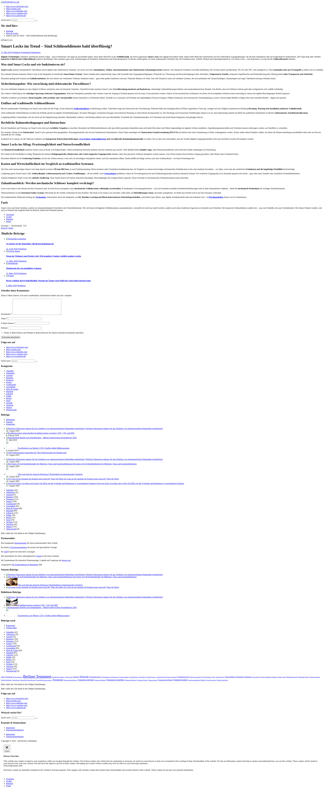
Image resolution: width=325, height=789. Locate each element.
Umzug (39, 556)
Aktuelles (10, 371)
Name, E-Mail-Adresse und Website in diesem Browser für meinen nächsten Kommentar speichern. (44, 333)
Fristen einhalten (124, 677)
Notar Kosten (256, 677)
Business (9, 378)
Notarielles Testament (243, 677)
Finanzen (9, 380)
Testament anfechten (86, 680)
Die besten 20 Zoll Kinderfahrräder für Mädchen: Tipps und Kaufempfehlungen (105, 464)
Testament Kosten (142, 680)
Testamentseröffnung (165, 680)
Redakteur (16, 52)
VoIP (6, 552)
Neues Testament (207, 677)
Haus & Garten (7, 228)
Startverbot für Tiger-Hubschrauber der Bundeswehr (46, 453)
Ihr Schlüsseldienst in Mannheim (25, 565)
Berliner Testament (37, 676)
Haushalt (9, 391)
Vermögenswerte (211, 680)
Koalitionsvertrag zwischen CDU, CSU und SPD (54, 433)
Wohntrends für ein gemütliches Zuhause (24, 268)
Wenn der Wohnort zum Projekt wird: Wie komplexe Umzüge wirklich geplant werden (43, 256)
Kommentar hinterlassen (30, 52)
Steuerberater (16, 680)
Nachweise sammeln (195, 677)
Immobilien (142, 677)
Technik (9, 403)
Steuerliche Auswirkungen (28, 680)
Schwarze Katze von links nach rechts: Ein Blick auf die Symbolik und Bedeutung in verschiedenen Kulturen (140, 483)
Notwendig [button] (8, 766)
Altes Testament (6, 677)
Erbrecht (84, 676)
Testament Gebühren (131, 680)
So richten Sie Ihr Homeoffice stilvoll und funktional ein (30, 244)
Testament (57, 679)
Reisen (9, 398)
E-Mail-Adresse (8, 323)
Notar (213, 677)
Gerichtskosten (133, 677)
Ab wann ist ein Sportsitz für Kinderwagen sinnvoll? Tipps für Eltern (91, 479)
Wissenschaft (11, 410)
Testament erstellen (115, 680)
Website (4, 328)
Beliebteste (10, 420)
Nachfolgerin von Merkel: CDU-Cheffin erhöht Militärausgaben (43, 448)
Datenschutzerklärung (15, 730)
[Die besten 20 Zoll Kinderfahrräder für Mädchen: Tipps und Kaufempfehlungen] (39, 464)
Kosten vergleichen (171, 677)
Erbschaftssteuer (95, 677)
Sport (8, 401)
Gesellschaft (11, 385)
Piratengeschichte (315, 677)
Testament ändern (180, 680)
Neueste (9, 422)
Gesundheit (10, 387)
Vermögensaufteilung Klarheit (197, 680)
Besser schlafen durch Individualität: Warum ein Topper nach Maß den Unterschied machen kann (48, 281)
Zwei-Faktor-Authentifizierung (92, 139)
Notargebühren (230, 677)
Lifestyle (9, 394)
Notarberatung (220, 677)
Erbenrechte (68, 677)
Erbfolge (76, 677)
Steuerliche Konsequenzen (44, 680)
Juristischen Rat (160, 677)
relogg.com (66, 560)
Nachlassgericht (183, 677)
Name (4, 318)
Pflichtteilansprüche (292, 677)
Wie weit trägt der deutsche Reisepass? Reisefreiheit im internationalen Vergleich (50, 474)
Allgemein (10, 373)
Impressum (10, 728)
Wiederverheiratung (222, 680)
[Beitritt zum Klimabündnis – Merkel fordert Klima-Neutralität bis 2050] (13, 438)
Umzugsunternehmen (18, 547)
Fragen (9, 382)
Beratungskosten (18, 677)
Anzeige (9, 375)
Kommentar (6, 314)
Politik (8, 396)
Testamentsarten (152, 680)
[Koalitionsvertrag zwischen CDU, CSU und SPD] (20, 433)
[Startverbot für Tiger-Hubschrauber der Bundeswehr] (15, 453)
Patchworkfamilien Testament (269, 677)
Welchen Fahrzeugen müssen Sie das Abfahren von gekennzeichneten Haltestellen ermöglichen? (124, 428)
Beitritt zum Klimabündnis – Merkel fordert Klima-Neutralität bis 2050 (48, 438)
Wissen (9, 407)
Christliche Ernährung (58, 677)
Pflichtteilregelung (303, 677)
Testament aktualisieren (70, 680)
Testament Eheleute (100, 680)
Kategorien (10, 424)
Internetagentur (20, 543)
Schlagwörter (11, 628)
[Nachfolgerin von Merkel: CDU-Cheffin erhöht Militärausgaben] (12, 448)
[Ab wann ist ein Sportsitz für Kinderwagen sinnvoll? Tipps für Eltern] (35, 479)
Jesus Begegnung (151, 677)
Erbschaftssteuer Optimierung (110, 677)
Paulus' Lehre (282, 677)
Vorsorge (9, 405)
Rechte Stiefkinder (6, 680)
